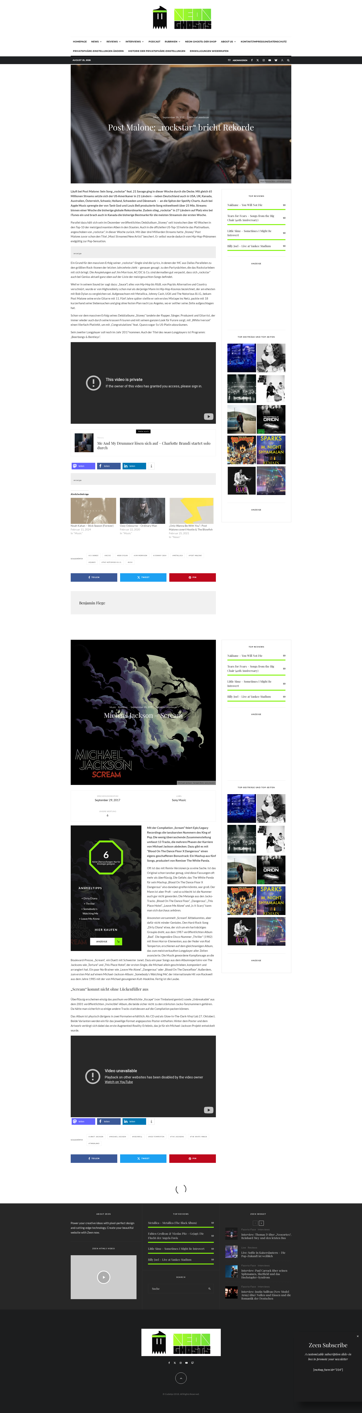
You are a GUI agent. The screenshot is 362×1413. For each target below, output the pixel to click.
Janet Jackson (96, 1137)
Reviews (112, 41)
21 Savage (94, 555)
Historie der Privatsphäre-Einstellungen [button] (156, 51)
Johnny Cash (160, 555)
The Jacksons (177, 1137)
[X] (258, 60)
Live (243, 1247)
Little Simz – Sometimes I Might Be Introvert (176, 1249)
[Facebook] (252, 60)
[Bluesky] (276, 60)
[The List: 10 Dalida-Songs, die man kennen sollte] (271, 359)
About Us (227, 41)
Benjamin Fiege (92, 602)
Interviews (133, 41)
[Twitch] (192, 1363)
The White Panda (199, 1137)
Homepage (80, 41)
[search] (210, 1288)
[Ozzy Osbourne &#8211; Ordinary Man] (142, 511)
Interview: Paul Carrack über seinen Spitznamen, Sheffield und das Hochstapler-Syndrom (264, 1274)
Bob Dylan (123, 555)
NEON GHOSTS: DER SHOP (200, 41)
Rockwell (137, 1137)
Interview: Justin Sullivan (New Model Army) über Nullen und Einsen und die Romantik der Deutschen (266, 1295)
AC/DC (108, 555)
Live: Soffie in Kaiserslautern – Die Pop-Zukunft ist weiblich (263, 1254)
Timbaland (95, 1143)
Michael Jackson (118, 1137)
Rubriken (171, 41)
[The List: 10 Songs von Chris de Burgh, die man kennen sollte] (241, 389)
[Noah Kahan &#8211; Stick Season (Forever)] (93, 511)
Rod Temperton (157, 1137)
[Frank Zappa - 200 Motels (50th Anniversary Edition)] (241, 451)
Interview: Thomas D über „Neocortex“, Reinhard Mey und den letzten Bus (266, 1236)
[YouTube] (270, 60)
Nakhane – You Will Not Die (244, 205)
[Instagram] (264, 60)
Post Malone (196, 555)
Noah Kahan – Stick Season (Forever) (92, 525)
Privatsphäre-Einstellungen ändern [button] (98, 51)
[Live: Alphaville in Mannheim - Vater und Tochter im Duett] (271, 481)
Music (113, 707)
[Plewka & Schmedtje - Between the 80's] (271, 389)
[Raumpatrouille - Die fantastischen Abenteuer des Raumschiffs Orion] (271, 420)
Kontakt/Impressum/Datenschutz (264, 41)
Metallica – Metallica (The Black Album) (172, 1223)
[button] (83, 466)
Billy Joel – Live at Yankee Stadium (249, 246)
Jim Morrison (141, 555)
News (95, 41)
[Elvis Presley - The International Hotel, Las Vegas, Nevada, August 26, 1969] (241, 481)
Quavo (93, 562)
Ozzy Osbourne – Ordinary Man (138, 525)
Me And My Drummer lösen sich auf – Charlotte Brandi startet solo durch (153, 445)
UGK (130, 562)
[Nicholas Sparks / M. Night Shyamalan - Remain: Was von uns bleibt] (271, 451)
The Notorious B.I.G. (112, 562)
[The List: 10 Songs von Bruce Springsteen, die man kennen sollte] (241, 420)
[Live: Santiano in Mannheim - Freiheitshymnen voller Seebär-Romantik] (241, 359)
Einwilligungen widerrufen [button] (209, 51)
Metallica (178, 555)
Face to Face (248, 1229)
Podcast (154, 41)
